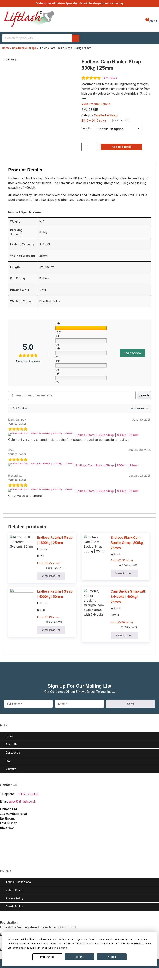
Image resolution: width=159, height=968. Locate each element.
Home (6, 48)
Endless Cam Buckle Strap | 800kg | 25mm (107, 435)
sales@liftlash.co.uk (22, 801)
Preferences (47, 957)
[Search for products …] (37, 38)
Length (86, 128)
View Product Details (95, 104)
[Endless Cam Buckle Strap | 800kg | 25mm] (41, 435)
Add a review (132, 353)
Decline (79, 957)
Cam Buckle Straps (24, 48)
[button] (51, 576)
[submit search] (76, 38)
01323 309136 (29, 794)
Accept (112, 957)
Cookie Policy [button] (126, 943)
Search (144, 395)
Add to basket (121, 146)
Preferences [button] (60, 947)
